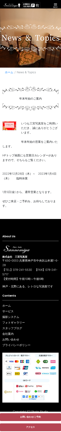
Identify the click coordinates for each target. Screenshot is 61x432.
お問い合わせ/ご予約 (30, 416)
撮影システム (10, 317)
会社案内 (8, 333)
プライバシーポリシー (16, 345)
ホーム (9, 72)
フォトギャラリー (13, 322)
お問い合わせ (10, 339)
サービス (8, 311)
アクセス (30, 427)
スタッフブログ (12, 328)
